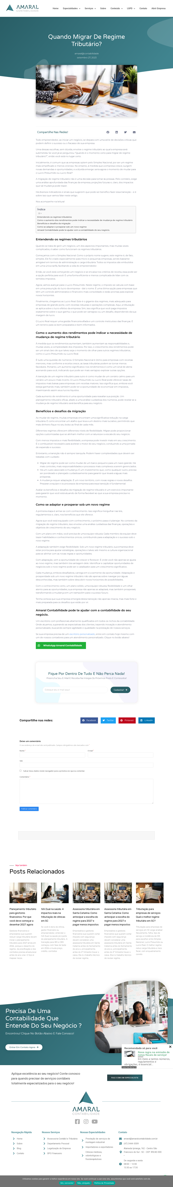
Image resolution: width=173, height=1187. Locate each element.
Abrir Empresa (159, 8)
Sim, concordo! (67, 1183)
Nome (23, 750)
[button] (108, 132)
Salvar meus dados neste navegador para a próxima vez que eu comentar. (54, 771)
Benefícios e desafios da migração (54, 223)
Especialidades (70, 8)
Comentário (25, 777)
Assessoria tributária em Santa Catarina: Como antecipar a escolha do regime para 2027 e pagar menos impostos (86, 917)
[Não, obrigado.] (169, 1181)
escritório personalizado (82, 634)
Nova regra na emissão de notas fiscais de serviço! (154, 1053)
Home (56, 8)
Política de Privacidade (104, 1183)
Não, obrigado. (83, 1183)
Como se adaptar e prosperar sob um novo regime (62, 227)
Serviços (89, 8)
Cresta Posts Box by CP (129, 1067)
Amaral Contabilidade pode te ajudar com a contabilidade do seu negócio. (73, 230)
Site (21, 761)
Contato (143, 8)
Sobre (103, 8)
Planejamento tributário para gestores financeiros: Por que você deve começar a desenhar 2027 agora (22, 917)
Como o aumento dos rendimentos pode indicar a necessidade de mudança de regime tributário (85, 220)
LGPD (129, 8)
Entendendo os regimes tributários (54, 217)
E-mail (91, 750)
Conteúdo (115, 8)
